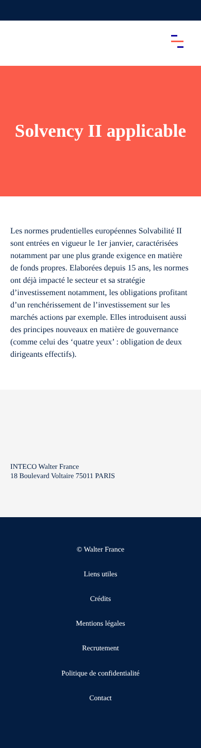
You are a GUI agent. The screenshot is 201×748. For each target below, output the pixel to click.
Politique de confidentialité (100, 674)
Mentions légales (100, 624)
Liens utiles (101, 574)
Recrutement (100, 648)
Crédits (100, 599)
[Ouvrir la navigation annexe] (16, 10)
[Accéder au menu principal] (177, 41)
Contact (100, 698)
